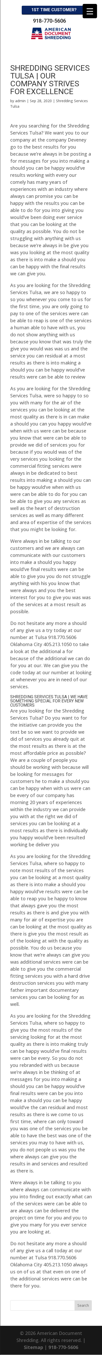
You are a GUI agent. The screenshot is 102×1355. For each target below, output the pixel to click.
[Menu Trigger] (90, 11)
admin (20, 100)
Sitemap (33, 1347)
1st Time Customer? (54, 9)
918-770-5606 (49, 21)
